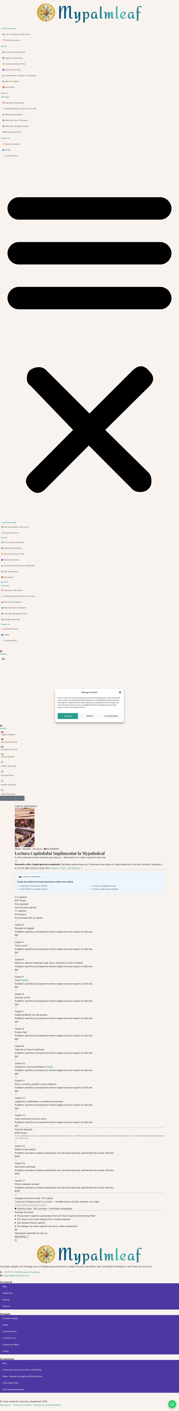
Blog (4, 1286)
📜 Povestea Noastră (11, 144)
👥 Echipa (6, 150)
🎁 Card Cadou (8, 87)
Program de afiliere (11, 1344)
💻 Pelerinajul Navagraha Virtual (15, 126)
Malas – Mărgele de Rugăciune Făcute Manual (22, 1376)
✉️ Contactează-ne (10, 156)
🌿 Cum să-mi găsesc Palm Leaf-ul (16, 34)
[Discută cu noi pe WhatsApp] (172, 1404)
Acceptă (67, 716)
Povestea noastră (10, 1318)
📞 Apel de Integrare (10, 81)
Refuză (89, 716)
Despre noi (5, 138)
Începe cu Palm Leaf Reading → (66, 868)
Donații (6, 1351)
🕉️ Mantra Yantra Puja (11, 70)
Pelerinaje (5, 97)
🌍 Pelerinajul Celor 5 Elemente (15, 120)
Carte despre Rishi (10, 1383)
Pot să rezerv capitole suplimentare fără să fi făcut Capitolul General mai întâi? (56, 1215)
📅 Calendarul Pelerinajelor (13, 103)
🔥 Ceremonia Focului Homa (13, 64)
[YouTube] (1, 1269)
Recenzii (4, 93)
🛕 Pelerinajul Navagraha (12, 114)
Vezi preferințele (111, 716)
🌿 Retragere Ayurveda (11, 132)
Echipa (5, 1325)
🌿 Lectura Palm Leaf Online (13, 52)
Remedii (6, 1299)
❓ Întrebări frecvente (11, 40)
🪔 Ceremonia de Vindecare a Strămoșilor (19, 75)
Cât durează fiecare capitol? (31, 1222)
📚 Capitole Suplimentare (12, 58)
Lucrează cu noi (9, 1338)
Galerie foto (7, 1293)
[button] (120, 692)
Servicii (4, 46)
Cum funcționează (8, 28)
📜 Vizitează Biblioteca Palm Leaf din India (19, 109)
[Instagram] (12, 1269)
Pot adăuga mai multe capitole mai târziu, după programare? (47, 1226)
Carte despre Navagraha (13, 1389)
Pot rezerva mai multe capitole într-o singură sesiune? (43, 1219)
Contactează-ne (10, 1331)
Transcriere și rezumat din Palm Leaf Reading (22, 1370)
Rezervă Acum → (21, 1237)
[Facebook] (7, 1269)
